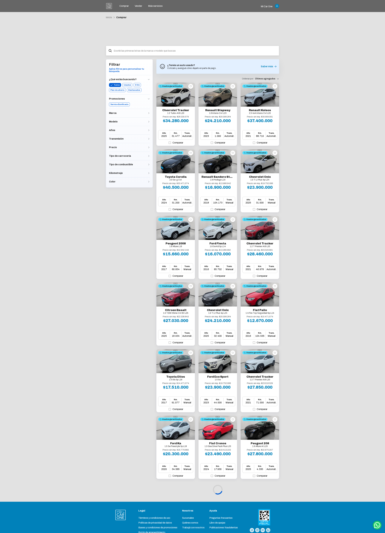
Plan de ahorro (117, 90)
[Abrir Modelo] (149, 121)
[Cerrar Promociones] (149, 99)
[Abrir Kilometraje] (149, 173)
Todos (117, 85)
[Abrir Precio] (149, 147)
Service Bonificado (119, 104)
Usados (127, 85)
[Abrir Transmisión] (149, 139)
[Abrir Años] (149, 130)
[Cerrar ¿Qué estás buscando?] (149, 79)
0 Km (137, 85)
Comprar (121, 17)
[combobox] (195, 50)
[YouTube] (263, 530)
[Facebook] (252, 530)
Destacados (134, 90)
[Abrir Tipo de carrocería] (149, 156)
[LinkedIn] (268, 530)
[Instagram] (257, 530)
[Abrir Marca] (149, 113)
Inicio (109, 17)
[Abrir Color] (149, 181)
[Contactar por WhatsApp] (377, 525)
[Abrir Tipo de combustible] (149, 164)
